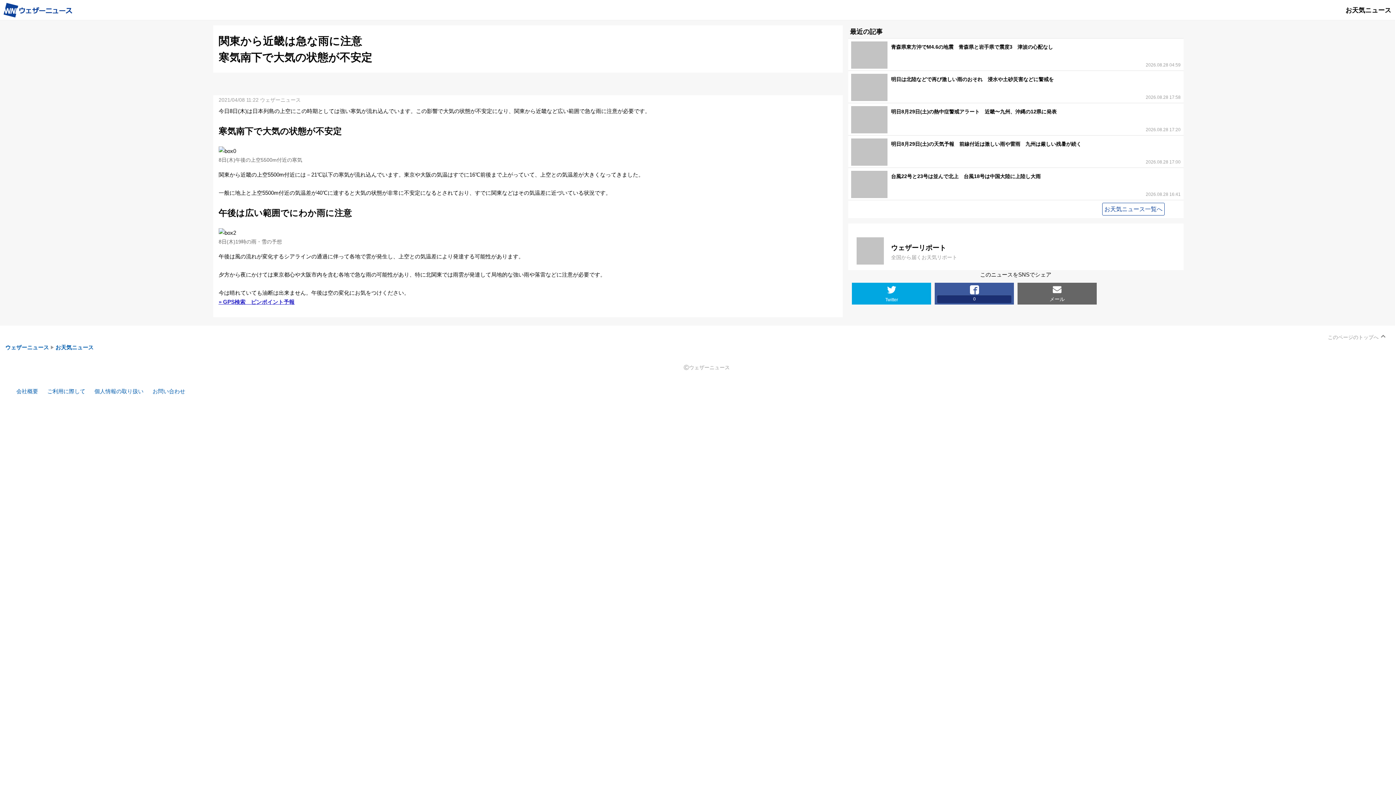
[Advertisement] (528, 84)
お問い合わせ (169, 391)
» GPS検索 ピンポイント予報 (257, 302)
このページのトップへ (1353, 337)
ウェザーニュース (27, 347)
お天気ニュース (75, 347)
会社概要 (27, 391)
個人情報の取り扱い (118, 391)
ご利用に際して (66, 391)
